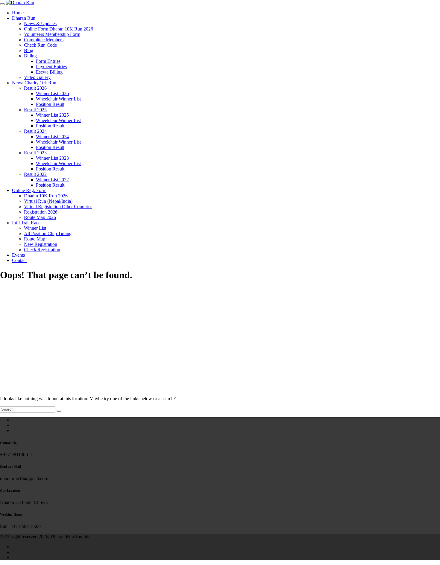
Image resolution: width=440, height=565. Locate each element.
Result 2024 (35, 131)
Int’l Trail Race (26, 222)
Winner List (35, 228)
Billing (30, 55)
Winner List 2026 (52, 93)
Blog (28, 50)
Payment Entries (51, 66)
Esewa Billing (49, 71)
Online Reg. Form (29, 190)
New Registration (40, 244)
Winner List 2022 (52, 179)
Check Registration (42, 249)
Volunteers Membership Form (52, 34)
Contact (19, 260)
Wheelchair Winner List (58, 98)
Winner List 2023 (52, 158)
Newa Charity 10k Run (34, 82)
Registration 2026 (40, 211)
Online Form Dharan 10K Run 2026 (58, 28)
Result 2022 (35, 174)
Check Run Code (40, 45)
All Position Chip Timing (48, 233)
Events (18, 255)
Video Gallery (37, 77)
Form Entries (48, 61)
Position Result (50, 104)
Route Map (34, 238)
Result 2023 (35, 152)
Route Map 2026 (40, 217)
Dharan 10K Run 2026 (46, 195)
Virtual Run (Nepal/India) (48, 201)
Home (18, 12)
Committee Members (43, 39)
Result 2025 (35, 109)
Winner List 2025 (52, 115)
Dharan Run (23, 18)
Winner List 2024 (52, 136)
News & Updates (40, 23)
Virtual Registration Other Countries (58, 206)
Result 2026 (35, 88)
